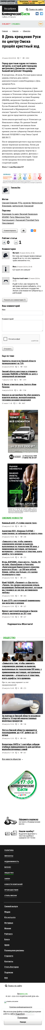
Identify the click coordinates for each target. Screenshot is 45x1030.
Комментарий (8, 319)
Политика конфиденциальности (20, 1007)
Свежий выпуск (11, 906)
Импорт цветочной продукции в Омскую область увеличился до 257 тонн (20, 612)
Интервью (8, 923)
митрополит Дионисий (22, 206)
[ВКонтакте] (32, 230)
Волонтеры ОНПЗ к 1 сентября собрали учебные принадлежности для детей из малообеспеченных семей (21, 747)
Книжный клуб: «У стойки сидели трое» (19, 523)
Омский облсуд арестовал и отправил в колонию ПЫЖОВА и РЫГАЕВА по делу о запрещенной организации (20, 374)
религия (27, 203)
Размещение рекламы (14, 950)
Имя (3, 310)
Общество (9, 637)
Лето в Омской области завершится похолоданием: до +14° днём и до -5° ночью (20, 732)
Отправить (8, 349)
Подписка (8, 972)
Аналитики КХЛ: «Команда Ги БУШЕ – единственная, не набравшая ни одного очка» (22, 532)
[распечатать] (23, 232)
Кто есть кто (10, 917)
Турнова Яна (15, 188)
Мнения (7, 928)
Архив (6, 945)
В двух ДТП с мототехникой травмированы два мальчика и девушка (21, 601)
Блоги (7, 939)
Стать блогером (11, 967)
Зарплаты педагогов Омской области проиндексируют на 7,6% (19, 362)
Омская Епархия (9, 203)
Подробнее (20, 1014)
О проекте (8, 956)
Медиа (7, 912)
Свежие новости (12, 518)
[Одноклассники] (35, 230)
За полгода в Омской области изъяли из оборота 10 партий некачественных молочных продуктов (21, 718)
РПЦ (20, 203)
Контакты (8, 961)
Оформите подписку (28, 819)
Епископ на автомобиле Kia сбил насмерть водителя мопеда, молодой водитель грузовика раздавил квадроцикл (21, 397)
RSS (6, 978)
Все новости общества (11, 759)
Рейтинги (8, 934)
